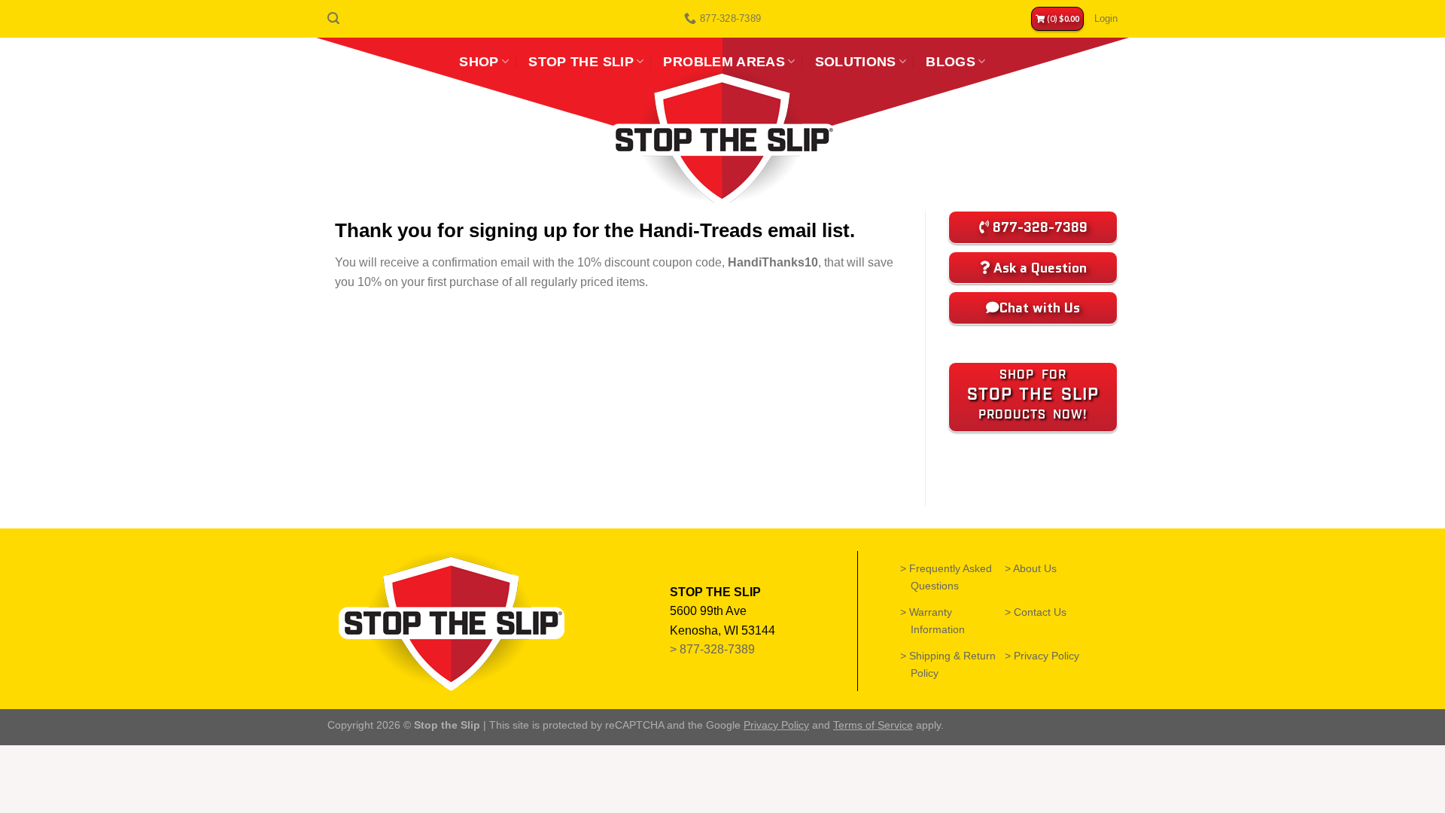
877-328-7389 (718, 649)
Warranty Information (938, 620)
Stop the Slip (581, 61)
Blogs (950, 61)
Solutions (855, 61)
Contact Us (1040, 612)
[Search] (333, 18)
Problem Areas (724, 61)
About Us (1036, 568)
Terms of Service (873, 725)
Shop (478, 61)
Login (1106, 18)
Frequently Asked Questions (951, 577)
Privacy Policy (1047, 656)
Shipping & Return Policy (953, 664)
